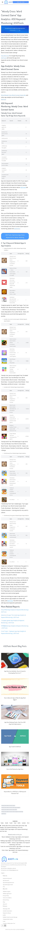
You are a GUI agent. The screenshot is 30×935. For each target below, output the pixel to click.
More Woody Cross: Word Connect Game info (13, 95)
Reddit (6, 823)
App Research (6, 880)
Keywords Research (7, 878)
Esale (4, 921)
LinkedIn (24, 823)
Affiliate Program (6, 891)
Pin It (28, 823)
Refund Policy (6, 900)
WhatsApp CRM (6, 908)
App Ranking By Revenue (8, 882)
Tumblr (10, 823)
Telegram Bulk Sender (8, 919)
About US (5, 904)
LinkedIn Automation (7, 911)
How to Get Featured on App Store (15, 769)
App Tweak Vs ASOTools (15, 746)
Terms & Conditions (7, 897)
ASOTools (3, 58)
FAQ (4, 886)
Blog (4, 902)
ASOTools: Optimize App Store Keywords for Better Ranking (15, 236)
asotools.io (17, 228)
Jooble (4, 915)
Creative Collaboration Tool (9, 923)
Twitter (2, 823)
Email (15, 823)
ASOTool (3, 99)
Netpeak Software (7, 913)
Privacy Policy (6, 895)
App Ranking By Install (8, 884)
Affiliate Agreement (7, 893)
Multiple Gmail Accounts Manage (10, 917)
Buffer (19, 823)
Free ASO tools (5, 56)
